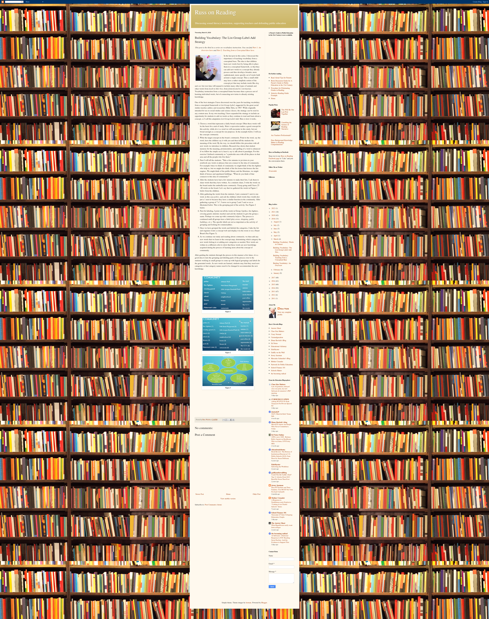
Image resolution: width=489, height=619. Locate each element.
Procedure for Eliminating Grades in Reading (280, 89)
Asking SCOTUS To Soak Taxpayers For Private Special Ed (281, 403)
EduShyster (275, 349)
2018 (273, 218)
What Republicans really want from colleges (281, 526)
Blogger (264, 602)
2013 (273, 291)
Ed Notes (274, 343)
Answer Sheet (276, 328)
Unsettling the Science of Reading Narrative (286, 125)
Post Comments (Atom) (213, 504)
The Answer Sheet (278, 523)
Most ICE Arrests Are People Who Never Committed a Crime (281, 426)
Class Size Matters (277, 331)
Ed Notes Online (277, 434)
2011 (273, 298)
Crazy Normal (276, 334)
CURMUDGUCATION (280, 399)
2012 (273, 295)
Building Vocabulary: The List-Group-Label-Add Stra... (282, 249)
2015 (273, 284)
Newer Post (199, 494)
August (276, 221)
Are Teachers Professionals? (281, 135)
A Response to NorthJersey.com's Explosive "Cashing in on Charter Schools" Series (281, 503)
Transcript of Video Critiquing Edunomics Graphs (281, 516)
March (276, 239)
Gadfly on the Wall (278, 352)
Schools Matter (276, 370)
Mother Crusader (277, 361)
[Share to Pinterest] (233, 420)
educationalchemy (278, 449)
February (277, 269)
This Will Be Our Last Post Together (287, 111)
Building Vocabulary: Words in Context (283, 243)
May (275, 232)
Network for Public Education (282, 364)
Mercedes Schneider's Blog (280, 358)
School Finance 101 (278, 367)
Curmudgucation (277, 337)
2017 (273, 277)
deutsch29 (275, 411)
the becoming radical (278, 373)
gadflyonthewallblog (279, 472)
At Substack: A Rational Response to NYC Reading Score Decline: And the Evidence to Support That (280, 538)
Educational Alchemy (279, 346)
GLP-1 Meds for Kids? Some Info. (281, 415)
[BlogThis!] (226, 420)
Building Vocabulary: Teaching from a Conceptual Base (281, 257)
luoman (248, 602)
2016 (273, 281)
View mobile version (227, 498)
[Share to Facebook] (231, 420)
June (275, 228)
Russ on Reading (215, 12)
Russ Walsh (284, 308)
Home (228, 494)
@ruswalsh (273, 171)
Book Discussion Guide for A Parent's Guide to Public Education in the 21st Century (282, 82)
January (277, 273)
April (276, 235)
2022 (273, 208)
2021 (273, 212)
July (275, 225)
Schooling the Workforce (280, 466)
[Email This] (223, 420)
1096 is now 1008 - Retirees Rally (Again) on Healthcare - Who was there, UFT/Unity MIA (281, 440)
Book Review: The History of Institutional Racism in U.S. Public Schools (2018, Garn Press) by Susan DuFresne (281, 455)
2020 (273, 215)
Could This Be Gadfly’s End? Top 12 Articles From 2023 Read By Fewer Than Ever (281, 477)
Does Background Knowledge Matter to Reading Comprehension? (281, 142)
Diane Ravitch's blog (279, 422)
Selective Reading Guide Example (280, 94)
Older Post (256, 494)
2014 (273, 288)
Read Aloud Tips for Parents (281, 77)
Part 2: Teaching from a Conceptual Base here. (236, 50)
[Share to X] (228, 420)
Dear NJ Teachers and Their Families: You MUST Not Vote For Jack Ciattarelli (282, 489)
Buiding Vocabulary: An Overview (282, 264)
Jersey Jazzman (276, 355)
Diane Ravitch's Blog (278, 340)
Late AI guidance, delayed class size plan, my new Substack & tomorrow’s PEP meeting (281, 389)
